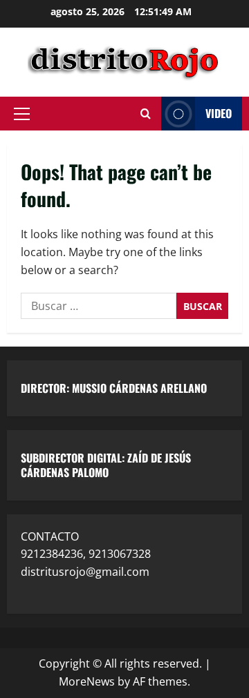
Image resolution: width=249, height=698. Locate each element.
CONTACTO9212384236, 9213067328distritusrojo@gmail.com (86, 554)
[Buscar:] (98, 306)
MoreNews (87, 681)
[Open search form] (145, 114)
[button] (22, 113)
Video (218, 113)
